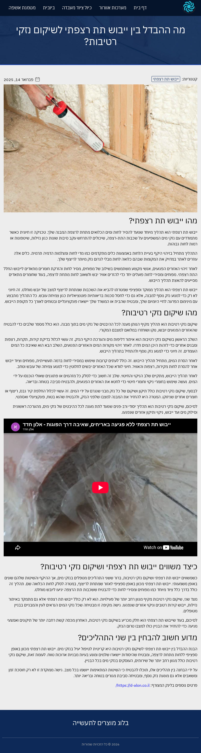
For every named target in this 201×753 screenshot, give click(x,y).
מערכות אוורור (112, 8)
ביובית (49, 8)
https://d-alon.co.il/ (133, 685)
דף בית (140, 8)
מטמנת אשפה (22, 8)
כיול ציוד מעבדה (77, 8)
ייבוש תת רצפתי (166, 79)
